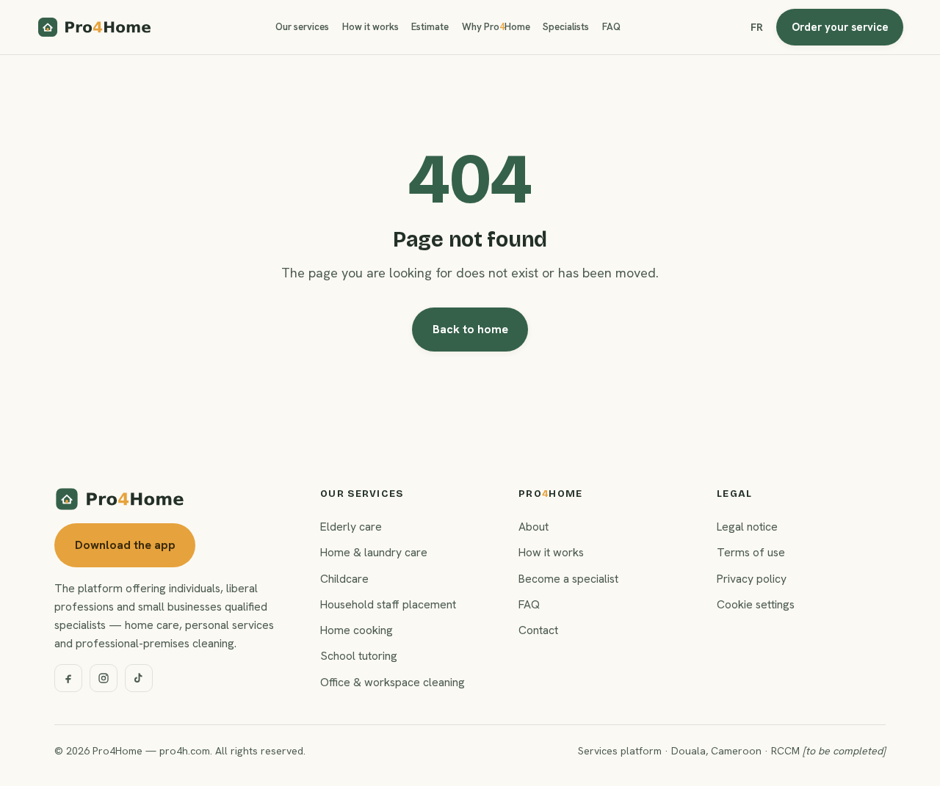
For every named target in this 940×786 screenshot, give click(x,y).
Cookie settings (756, 604)
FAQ (611, 27)
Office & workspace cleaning (392, 682)
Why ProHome (496, 27)
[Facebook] (68, 678)
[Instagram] (104, 678)
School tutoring (358, 655)
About (533, 526)
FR (757, 27)
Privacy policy (752, 578)
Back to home (470, 329)
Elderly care (351, 526)
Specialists (566, 27)
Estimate (430, 27)
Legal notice (747, 526)
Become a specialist (568, 578)
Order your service (840, 27)
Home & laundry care (373, 552)
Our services (302, 27)
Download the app (125, 545)
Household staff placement (388, 604)
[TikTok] (139, 678)
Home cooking (356, 630)
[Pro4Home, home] (95, 27)
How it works (370, 27)
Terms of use (751, 552)
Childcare (344, 578)
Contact (538, 630)
